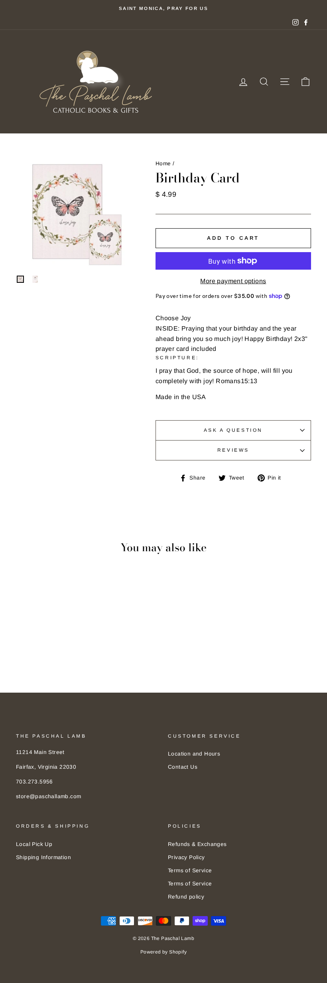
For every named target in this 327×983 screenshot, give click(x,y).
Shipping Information (43, 857)
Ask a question (233, 430)
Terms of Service (190, 870)
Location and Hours (194, 754)
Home (163, 163)
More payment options (233, 281)
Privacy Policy (186, 857)
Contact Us (182, 767)
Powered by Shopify (163, 952)
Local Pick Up (34, 844)
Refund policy (186, 897)
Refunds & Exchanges (197, 844)
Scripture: (177, 357)
